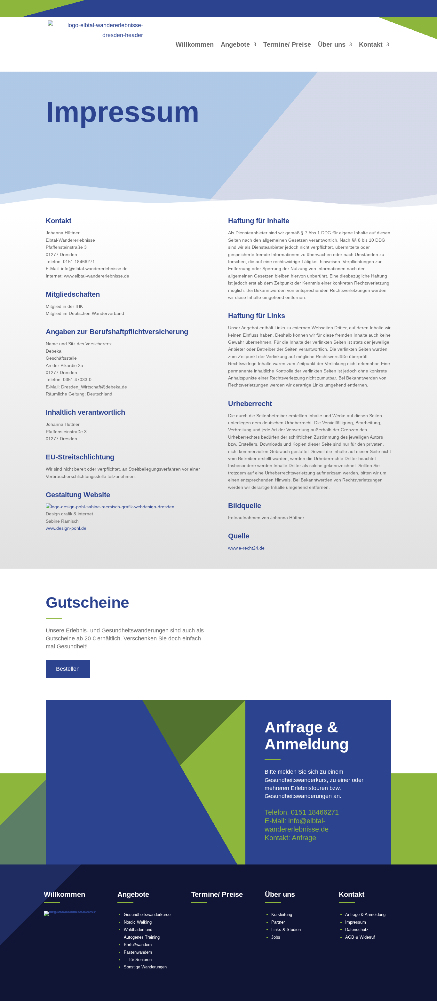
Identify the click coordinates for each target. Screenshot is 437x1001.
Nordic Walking (138, 922)
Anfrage (304, 838)
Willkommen (195, 44)
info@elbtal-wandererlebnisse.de (297, 825)
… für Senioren (138, 959)
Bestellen (68, 669)
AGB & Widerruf (360, 937)
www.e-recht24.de (246, 548)
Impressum (355, 922)
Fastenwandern (138, 952)
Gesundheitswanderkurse (147, 914)
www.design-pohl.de (66, 528)
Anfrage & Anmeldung (365, 914)
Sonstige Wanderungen (145, 967)
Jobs (275, 937)
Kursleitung (281, 914)
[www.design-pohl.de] (110, 506)
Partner (278, 922)
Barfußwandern (138, 944)
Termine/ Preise (287, 44)
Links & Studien (286, 929)
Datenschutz (357, 929)
